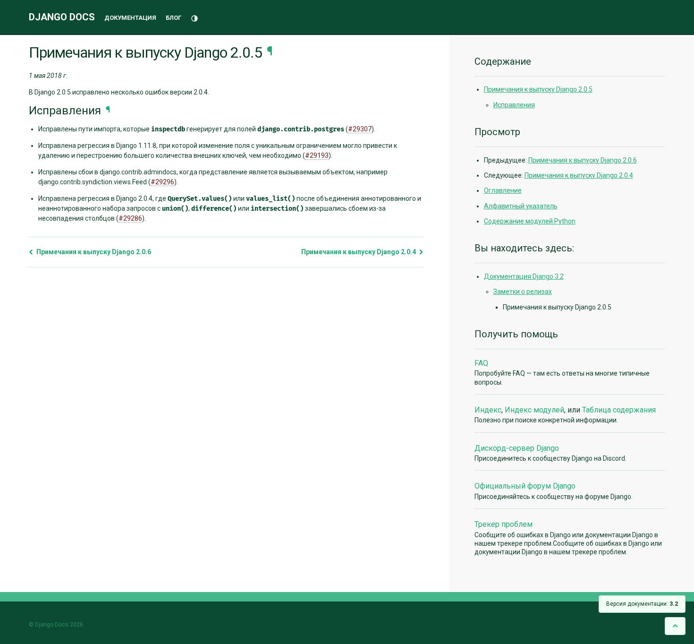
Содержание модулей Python (530, 221)
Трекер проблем (503, 524)
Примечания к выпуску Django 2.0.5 (538, 89)
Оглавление (503, 190)
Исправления (514, 105)
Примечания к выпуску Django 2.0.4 (359, 252)
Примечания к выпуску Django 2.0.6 (93, 252)
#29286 (130, 218)
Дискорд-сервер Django (516, 448)
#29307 (360, 129)
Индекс (487, 409)
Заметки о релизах (522, 291)
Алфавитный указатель (521, 206)
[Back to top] (675, 626)
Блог (173, 17)
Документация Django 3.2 (524, 276)
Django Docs (62, 17)
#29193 (317, 155)
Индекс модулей (534, 409)
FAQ (481, 363)
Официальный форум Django (525, 485)
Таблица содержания (619, 409)
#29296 (162, 182)
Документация (130, 17)
